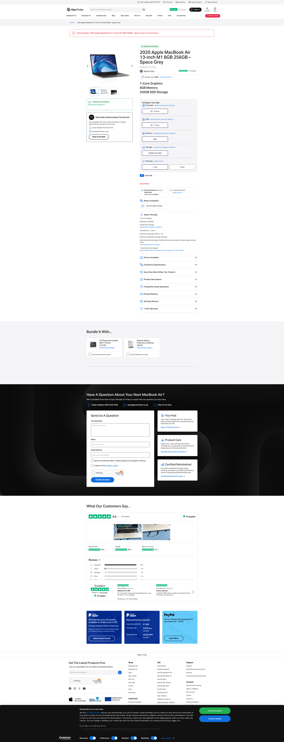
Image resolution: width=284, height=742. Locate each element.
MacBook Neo (101, 15)
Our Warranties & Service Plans (173, 452)
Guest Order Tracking (193, 685)
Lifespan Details (165, 77)
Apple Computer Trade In (166, 702)
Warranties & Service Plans (195, 669)
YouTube (84, 688)
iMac (113, 15)
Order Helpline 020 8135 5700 (150, 2)
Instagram (75, 688)
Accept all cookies (215, 711)
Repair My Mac (212, 2)
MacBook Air (86, 15)
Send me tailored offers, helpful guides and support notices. (120, 460)
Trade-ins (189, 699)
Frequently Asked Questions (196, 676)
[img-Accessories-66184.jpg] (131, 344)
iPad (169, 15)
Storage (160, 147)
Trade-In (197, 9)
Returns (189, 672)
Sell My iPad (161, 689)
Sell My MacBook (163, 669)
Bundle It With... (99, 332)
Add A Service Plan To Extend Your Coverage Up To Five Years (161, 250)
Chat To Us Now (99, 137)
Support (189, 666)
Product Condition (134, 702)
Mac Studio (125, 15)
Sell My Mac (161, 666)
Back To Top (142, 655)
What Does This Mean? (96, 105)
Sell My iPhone (162, 692)
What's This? (158, 161)
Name (93, 439)
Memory (160, 133)
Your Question (96, 421)
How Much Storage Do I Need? (164, 147)
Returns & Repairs (192, 702)
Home (72, 23)
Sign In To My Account (169, 427)
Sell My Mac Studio (164, 682)
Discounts (132, 692)
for (102, 345)
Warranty (154, 161)
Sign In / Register (192, 689)
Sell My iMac (161, 679)
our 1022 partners (93, 713)
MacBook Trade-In (163, 699)
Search (144, 10)
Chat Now (169, 2)
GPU (159, 119)
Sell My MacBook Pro (164, 672)
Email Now (181, 2)
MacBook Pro (71, 15)
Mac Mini (149, 15)
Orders (188, 695)
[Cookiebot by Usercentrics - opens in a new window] (65, 738)
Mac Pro (137, 15)
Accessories (181, 15)
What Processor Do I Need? (164, 105)
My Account (190, 692)
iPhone (160, 15)
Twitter (79, 688)
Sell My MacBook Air (164, 676)
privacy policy (112, 465)
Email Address (96, 450)
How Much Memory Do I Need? (164, 133)
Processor (160, 105)
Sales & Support (196, 2)
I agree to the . (106, 465)
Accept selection (214, 719)
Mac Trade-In (162, 696)
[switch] (114, 738)
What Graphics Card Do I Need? (161, 119)
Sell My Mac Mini (163, 686)
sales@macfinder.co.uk (100, 131)
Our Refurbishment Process (149, 245)
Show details (166, 738)
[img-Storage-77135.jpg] (93, 344)
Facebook (70, 688)
